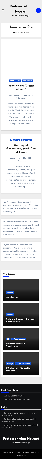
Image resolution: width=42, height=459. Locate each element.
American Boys (13, 297)
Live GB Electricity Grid (14, 396)
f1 (8, 339)
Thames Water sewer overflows (17, 399)
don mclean (27, 81)
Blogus (34, 452)
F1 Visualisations (18, 339)
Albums (10, 292)
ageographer (14, 95)
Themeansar (21, 456)
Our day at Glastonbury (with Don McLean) (21, 149)
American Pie (15, 81)
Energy (10, 364)
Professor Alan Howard (21, 439)
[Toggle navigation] (3, 10)
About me (15, 140)
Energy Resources (22, 364)
